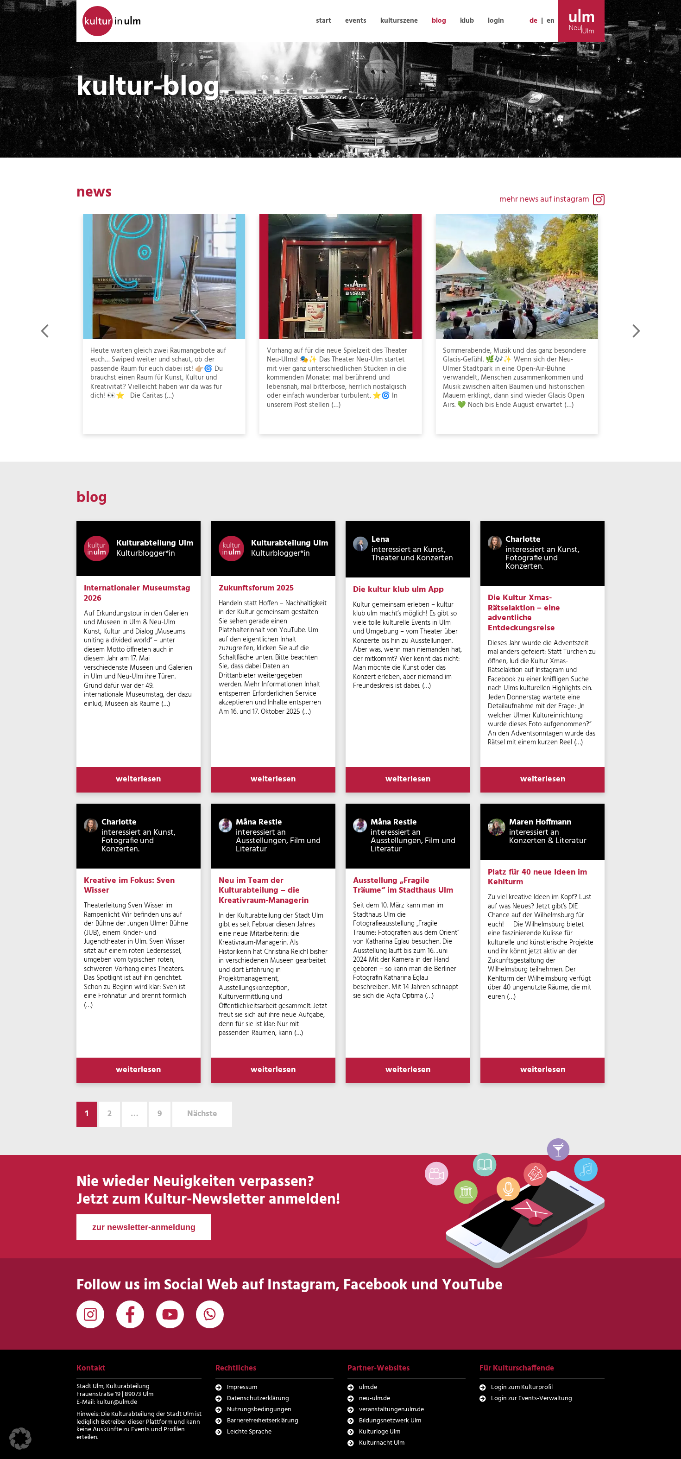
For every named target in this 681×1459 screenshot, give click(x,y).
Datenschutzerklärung (258, 1398)
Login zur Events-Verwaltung (531, 1398)
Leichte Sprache (249, 1432)
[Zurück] (45, 331)
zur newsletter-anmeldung (143, 1227)
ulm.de (368, 1387)
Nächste (202, 1114)
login (496, 20)
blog (439, 20)
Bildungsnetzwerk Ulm (390, 1420)
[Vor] (636, 331)
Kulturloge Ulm (379, 1432)
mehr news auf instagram (544, 199)
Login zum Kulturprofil (522, 1387)
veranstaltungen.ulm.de (391, 1409)
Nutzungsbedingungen (259, 1409)
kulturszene (399, 20)
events (355, 20)
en (551, 20)
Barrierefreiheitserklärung (262, 1420)
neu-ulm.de (374, 1398)
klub (467, 20)
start (323, 20)
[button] (20, 1438)
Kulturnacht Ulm (381, 1443)
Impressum (242, 1387)
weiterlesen (138, 779)
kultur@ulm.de (116, 1402)
